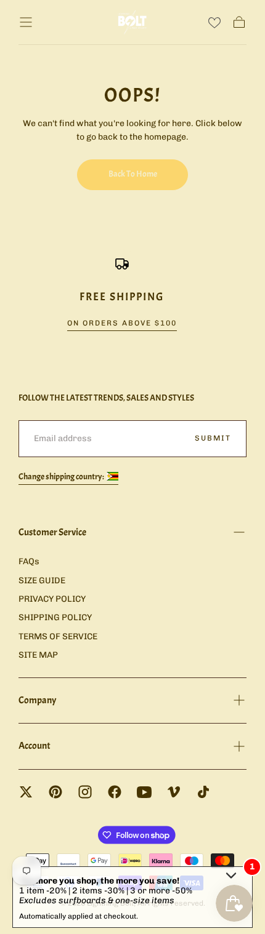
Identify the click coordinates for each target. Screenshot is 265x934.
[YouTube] (144, 791)
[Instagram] (85, 791)
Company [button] (37, 700)
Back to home (132, 174)
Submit (213, 438)
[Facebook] (114, 791)
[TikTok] (203, 791)
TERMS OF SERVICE (57, 636)
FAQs (28, 561)
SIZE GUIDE (41, 580)
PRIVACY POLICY (52, 599)
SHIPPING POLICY (55, 617)
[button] (25, 22)
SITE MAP (38, 655)
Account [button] (34, 746)
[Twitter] (25, 791)
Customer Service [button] (52, 532)
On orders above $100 (122, 323)
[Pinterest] (55, 791)
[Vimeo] (173, 791)
